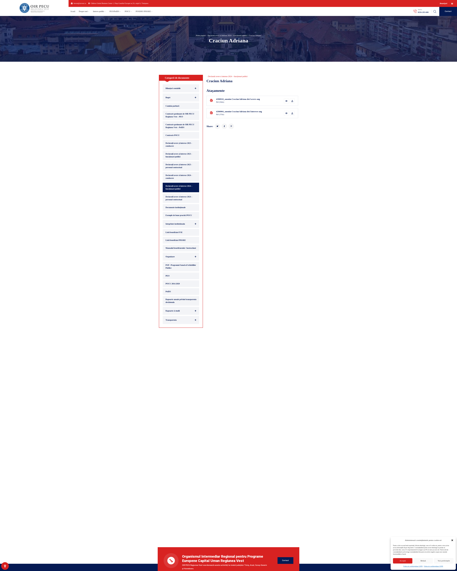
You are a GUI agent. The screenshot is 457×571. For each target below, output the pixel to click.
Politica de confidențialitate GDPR (413, 566)
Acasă (72, 11)
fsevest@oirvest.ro (80, 3)
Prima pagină (201, 35)
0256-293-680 (423, 12)
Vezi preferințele (444, 561)
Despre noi (83, 11)
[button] (452, 540)
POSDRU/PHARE (143, 11)
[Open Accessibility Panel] (5, 566)
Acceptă (403, 561)
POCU (127, 11)
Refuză (423, 561)
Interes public (98, 11)
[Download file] (292, 101)
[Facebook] (452, 3)
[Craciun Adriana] (217, 126)
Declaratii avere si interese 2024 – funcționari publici (227, 35)
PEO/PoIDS (114, 11)
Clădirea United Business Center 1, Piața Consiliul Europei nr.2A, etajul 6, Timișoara (119, 3)
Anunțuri (443, 3)
